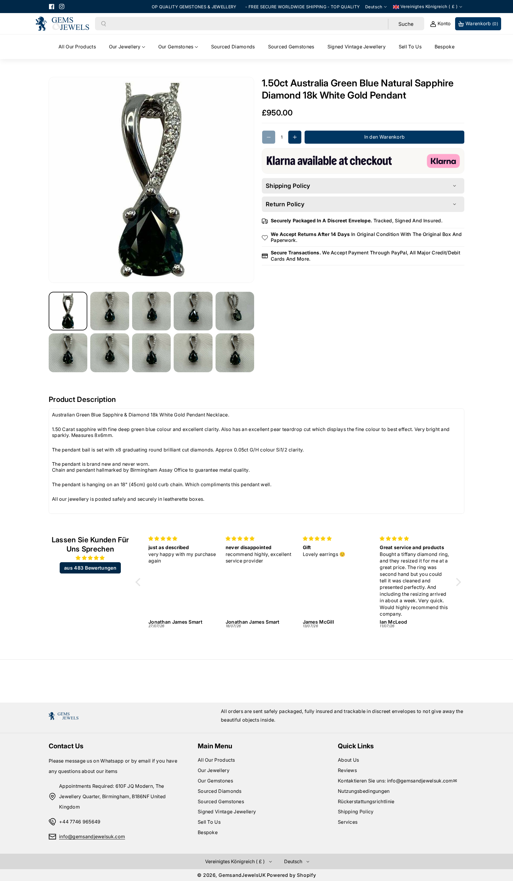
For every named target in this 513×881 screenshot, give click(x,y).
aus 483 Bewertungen (90, 568)
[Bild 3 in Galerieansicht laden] (151, 311)
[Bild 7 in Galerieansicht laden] (109, 352)
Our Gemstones (215, 781)
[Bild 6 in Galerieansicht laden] (68, 352)
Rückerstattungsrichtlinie (366, 801)
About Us (348, 760)
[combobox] (247, 23)
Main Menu (215, 746)
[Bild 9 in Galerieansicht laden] (193, 352)
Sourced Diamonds (220, 791)
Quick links (356, 746)
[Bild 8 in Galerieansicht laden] (151, 352)
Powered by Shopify (291, 875)
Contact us (66, 746)
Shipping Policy (356, 812)
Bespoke (208, 832)
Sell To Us (209, 822)
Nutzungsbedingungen (364, 791)
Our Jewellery (213, 770)
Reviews (347, 770)
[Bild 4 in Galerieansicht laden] (193, 311)
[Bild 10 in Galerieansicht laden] (235, 352)
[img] (90, 558)
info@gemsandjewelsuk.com (92, 836)
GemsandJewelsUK (242, 875)
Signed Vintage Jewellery (227, 812)
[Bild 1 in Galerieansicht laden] (68, 311)
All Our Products (216, 760)
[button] (127, 47)
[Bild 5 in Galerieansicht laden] (235, 311)
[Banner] (363, 160)
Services (347, 822)
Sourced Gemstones (221, 801)
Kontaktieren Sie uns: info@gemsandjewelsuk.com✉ (397, 781)
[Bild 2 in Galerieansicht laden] (109, 311)
